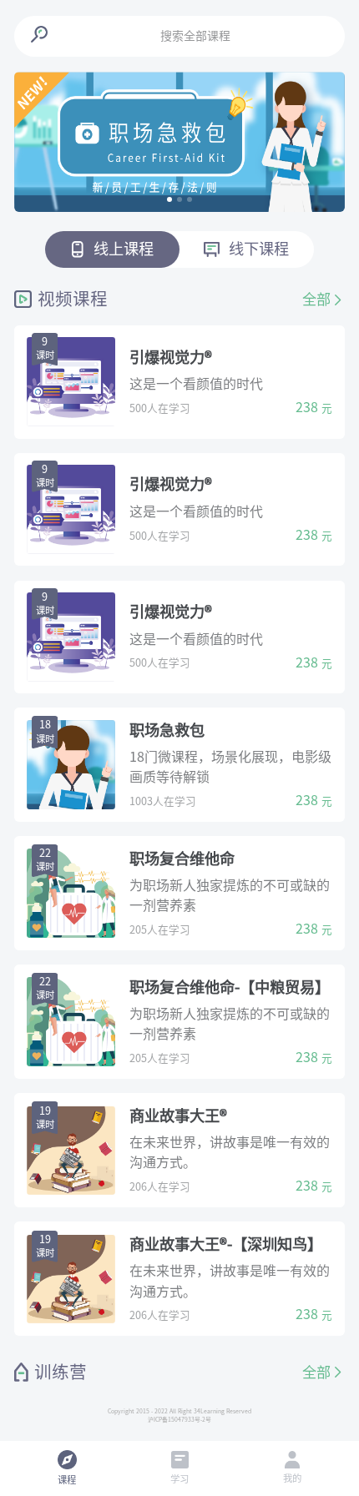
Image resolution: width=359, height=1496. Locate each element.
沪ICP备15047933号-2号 (179, 1420)
